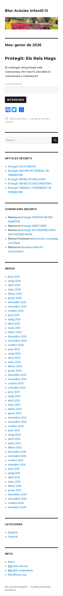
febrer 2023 (15, 409)
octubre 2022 (16, 426)
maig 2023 (14, 396)
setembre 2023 (17, 387)
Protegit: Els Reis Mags (30, 58)
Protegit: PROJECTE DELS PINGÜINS (29, 183)
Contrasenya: (14, 84)
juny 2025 (14, 315)
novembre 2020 (17, 498)
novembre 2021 (17, 455)
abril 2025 (14, 323)
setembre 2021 (16, 464)
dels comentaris (20, 570)
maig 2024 (14, 353)
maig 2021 (14, 473)
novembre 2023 (17, 379)
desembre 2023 (17, 374)
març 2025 (14, 327)
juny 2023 (14, 391)
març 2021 (14, 481)
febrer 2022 (15, 447)
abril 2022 (14, 438)
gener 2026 (15, 297)
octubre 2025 (16, 310)
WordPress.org (17, 574)
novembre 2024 (17, 340)
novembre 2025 (17, 306)
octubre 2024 (16, 344)
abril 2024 (14, 357)
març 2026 (14, 289)
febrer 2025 (15, 332)
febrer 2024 (15, 366)
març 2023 (14, 404)
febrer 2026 (15, 293)
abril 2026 (14, 285)
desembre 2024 (17, 336)
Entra (11, 561)
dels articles (18, 566)
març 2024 (14, 362)
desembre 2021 (17, 451)
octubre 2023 (16, 383)
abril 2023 (14, 400)
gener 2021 (14, 490)
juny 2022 (14, 430)
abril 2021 (14, 477)
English (13, 532)
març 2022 (14, 443)
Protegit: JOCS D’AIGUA (22, 166)
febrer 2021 (14, 485)
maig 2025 (14, 319)
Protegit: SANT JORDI (34, 225)
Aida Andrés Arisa (18, 118)
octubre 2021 (15, 460)
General (9, 122)
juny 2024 (14, 349)
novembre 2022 (17, 421)
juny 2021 (13, 468)
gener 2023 (14, 413)
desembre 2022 (17, 417)
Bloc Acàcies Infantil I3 (26, 11)
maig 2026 (14, 280)
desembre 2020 (17, 494)
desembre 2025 (17, 302)
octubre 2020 (16, 502)
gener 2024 (15, 370)
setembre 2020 (17, 507)
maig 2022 (14, 434)
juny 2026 (14, 276)
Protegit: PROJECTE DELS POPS (26, 179)
